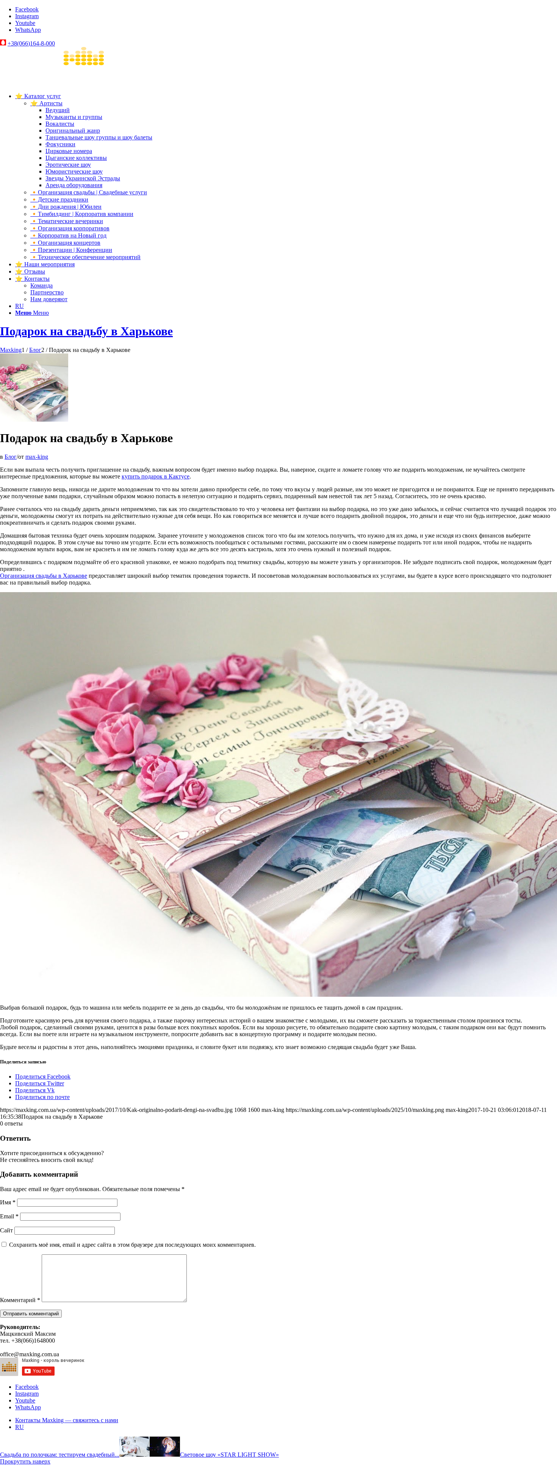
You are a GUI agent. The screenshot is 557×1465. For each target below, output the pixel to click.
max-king (36, 456)
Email (9, 1216)
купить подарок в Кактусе (155, 476)
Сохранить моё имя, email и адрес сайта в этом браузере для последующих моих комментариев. (132, 1244)
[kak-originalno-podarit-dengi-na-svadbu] (34, 419)
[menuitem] (286, 176)
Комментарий (20, 1300)
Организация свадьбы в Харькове (43, 575)
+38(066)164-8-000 (31, 43)
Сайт (6, 1230)
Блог (11, 456)
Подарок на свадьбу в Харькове (86, 331)
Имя (8, 1202)
